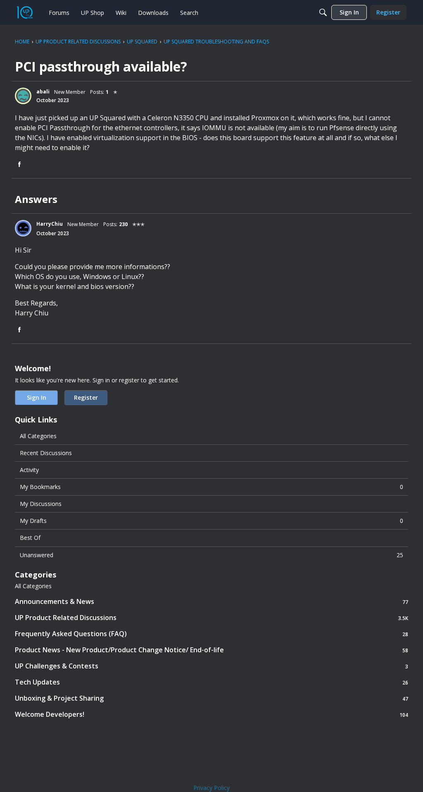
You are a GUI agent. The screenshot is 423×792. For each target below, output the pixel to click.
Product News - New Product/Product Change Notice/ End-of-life (211, 650)
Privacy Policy (211, 788)
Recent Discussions (46, 453)
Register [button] (86, 397)
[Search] (323, 12)
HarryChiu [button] (49, 223)
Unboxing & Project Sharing (211, 698)
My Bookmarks (211, 487)
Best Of (30, 538)
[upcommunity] (25, 12)
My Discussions (41, 504)
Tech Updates (211, 682)
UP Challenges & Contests (211, 666)
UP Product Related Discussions (211, 617)
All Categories (38, 436)
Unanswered (211, 555)
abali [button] (43, 91)
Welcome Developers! (211, 714)
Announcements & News (211, 601)
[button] (23, 96)
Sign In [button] (36, 397)
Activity (29, 470)
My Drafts (211, 521)
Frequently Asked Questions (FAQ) (211, 634)
